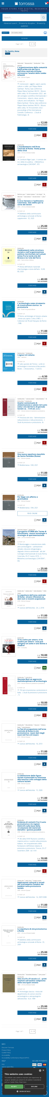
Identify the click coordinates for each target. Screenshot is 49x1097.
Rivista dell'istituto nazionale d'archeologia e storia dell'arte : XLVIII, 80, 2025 (31, 269)
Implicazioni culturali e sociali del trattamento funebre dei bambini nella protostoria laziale (30, 885)
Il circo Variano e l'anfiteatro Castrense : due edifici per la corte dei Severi (30, 203)
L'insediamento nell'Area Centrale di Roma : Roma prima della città (31, 149)
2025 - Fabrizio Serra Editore (25, 260)
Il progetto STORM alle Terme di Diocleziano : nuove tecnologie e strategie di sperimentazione (32, 533)
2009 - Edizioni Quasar (23, 783)
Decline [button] (34, 1087)
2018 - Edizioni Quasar (23, 601)
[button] (43, 17)
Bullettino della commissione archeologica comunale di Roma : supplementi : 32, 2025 (29, 216)
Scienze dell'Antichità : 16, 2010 (30, 744)
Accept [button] (14, 1087)
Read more (22, 1082)
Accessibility (6, 1055)
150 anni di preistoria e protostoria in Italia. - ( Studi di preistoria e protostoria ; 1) (32, 692)
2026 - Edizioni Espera (23, 77)
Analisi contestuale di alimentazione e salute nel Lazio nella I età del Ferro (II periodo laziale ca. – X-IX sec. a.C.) (32, 406)
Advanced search (10, 23)
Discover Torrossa (8, 1047)
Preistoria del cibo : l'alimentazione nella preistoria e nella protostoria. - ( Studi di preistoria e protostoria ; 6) (31, 420)
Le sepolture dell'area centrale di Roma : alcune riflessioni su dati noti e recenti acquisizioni (31, 597)
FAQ (3, 1064)
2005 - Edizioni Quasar (23, 890)
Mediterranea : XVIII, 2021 (28, 465)
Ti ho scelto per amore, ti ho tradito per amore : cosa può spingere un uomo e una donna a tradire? (32, 643)
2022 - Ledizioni (21, 357)
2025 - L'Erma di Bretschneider (26, 153)
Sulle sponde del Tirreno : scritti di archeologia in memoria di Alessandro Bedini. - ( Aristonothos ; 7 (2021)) (31, 366)
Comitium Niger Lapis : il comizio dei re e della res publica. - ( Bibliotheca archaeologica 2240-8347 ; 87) (31, 161)
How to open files (7, 1067)
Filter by (24, 38)
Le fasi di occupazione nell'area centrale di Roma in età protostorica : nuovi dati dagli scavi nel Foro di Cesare (31, 732)
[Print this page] (45, 32)
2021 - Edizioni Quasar (23, 458)
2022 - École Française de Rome (26, 309)
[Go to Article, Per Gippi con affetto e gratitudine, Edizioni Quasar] (9, 502)
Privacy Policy (6, 1050)
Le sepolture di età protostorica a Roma (32, 930)
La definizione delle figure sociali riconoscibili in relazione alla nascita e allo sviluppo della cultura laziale (32, 778)
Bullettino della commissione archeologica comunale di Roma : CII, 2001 (30, 942)
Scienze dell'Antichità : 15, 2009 (30, 790)
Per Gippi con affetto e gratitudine (27, 498)
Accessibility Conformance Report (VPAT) (15, 1058)
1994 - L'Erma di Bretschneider (26, 985)
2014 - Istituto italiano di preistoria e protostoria (31, 683)
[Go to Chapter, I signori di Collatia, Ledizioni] (9, 362)
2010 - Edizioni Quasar (23, 737)
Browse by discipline (27, 23)
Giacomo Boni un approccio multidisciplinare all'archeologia (32, 680)
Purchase (32, 129)
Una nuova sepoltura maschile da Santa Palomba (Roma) (31, 455)
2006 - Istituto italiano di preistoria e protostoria (31, 832)
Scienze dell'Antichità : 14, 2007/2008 (32, 897)
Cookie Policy (6, 1053)
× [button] (43, 1070)
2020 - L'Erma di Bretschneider (26, 537)
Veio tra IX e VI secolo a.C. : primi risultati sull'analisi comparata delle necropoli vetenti (32, 981)
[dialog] (24, 1081)
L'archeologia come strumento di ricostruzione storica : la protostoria (31, 305)
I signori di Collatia (26, 355)
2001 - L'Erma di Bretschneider (26, 933)
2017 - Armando (22, 647)
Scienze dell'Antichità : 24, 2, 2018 (31, 608)
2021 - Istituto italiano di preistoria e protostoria (31, 411)
